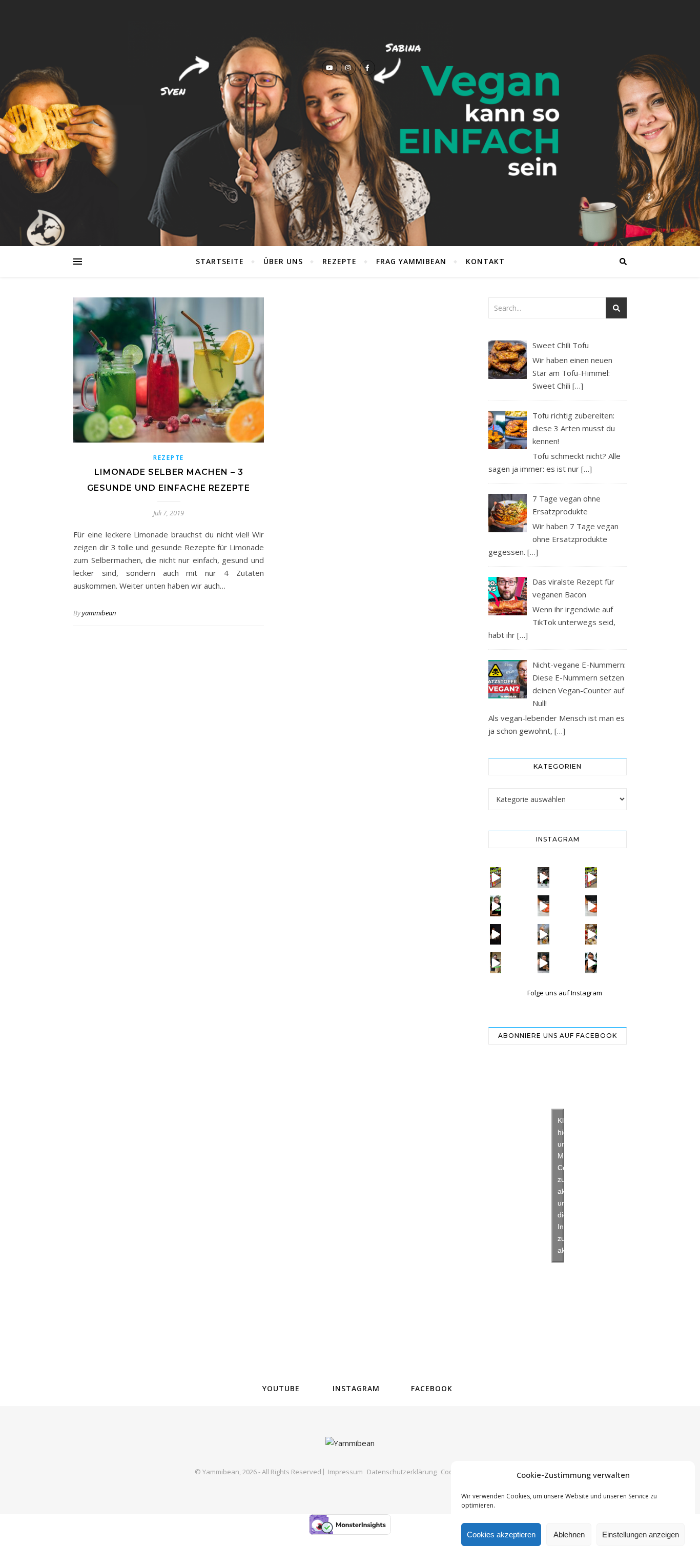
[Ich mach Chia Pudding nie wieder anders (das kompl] (591, 962)
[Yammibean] (350, 123)
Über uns (283, 261)
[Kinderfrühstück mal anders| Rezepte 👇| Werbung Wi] (591, 934)
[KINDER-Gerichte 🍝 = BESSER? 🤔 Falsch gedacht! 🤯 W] (591, 905)
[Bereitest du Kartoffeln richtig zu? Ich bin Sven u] (543, 934)
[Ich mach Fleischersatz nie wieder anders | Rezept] (496, 962)
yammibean (99, 612)
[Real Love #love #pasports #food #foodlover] (496, 934)
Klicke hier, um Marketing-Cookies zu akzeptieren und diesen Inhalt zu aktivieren (561, 1185)
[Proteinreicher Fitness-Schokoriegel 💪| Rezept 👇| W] (543, 962)
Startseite (220, 261)
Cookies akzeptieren (501, 1534)
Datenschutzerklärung (402, 1471)
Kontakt (485, 261)
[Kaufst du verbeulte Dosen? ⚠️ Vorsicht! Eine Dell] (496, 877)
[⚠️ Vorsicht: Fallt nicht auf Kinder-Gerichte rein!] (543, 905)
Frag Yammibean (411, 261)
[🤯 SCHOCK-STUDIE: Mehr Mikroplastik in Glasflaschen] (543, 877)
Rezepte (339, 261)
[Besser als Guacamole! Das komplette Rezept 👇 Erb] (496, 905)
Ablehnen (569, 1534)
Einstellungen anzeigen (640, 1534)
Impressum (345, 1471)
